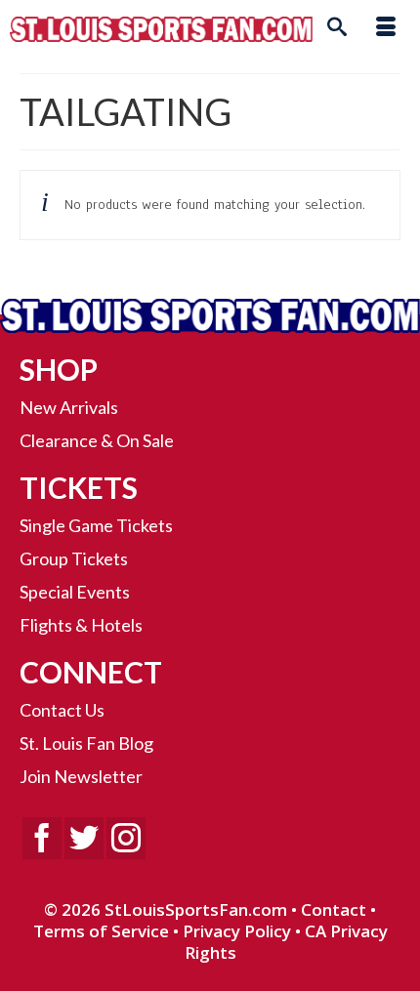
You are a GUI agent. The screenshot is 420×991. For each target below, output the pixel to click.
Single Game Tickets (96, 525)
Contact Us (62, 710)
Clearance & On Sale (97, 440)
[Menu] (385, 29)
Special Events (75, 591)
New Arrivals (69, 407)
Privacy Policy (237, 931)
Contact (333, 909)
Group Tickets (74, 558)
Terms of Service (101, 931)
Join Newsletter (81, 776)
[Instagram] (126, 838)
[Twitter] (84, 838)
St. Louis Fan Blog (86, 743)
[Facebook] (42, 838)
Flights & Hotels (81, 625)
